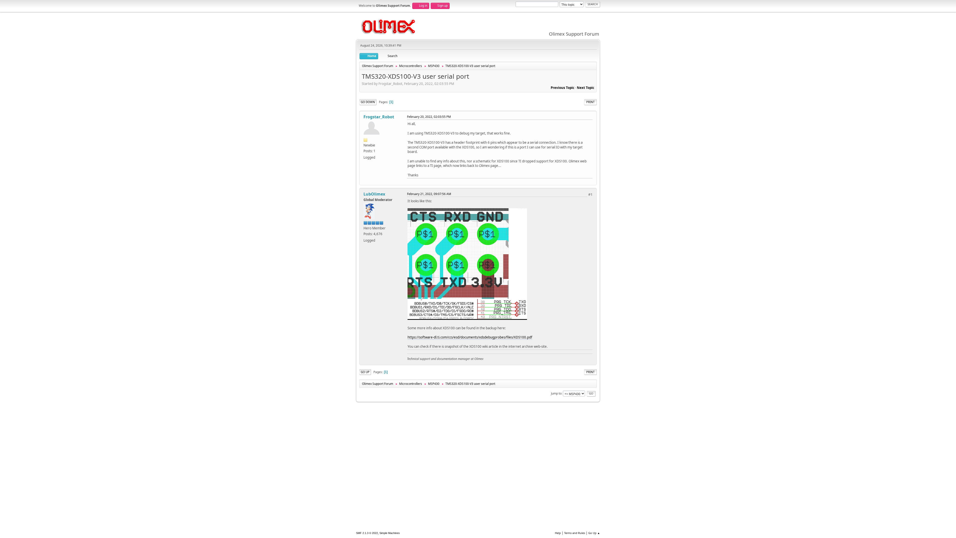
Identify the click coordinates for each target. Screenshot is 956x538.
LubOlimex (374, 194)
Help (558, 533)
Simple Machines (389, 533)
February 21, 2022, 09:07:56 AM (429, 194)
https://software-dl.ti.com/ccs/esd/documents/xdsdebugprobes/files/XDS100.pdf (470, 337)
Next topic (585, 87)
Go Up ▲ (594, 533)
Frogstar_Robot (378, 117)
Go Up (365, 372)
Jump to (556, 393)
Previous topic (562, 87)
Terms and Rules (574, 533)
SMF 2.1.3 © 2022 (367, 533)
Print (590, 102)
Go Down (368, 102)
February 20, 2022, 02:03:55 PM (429, 117)
